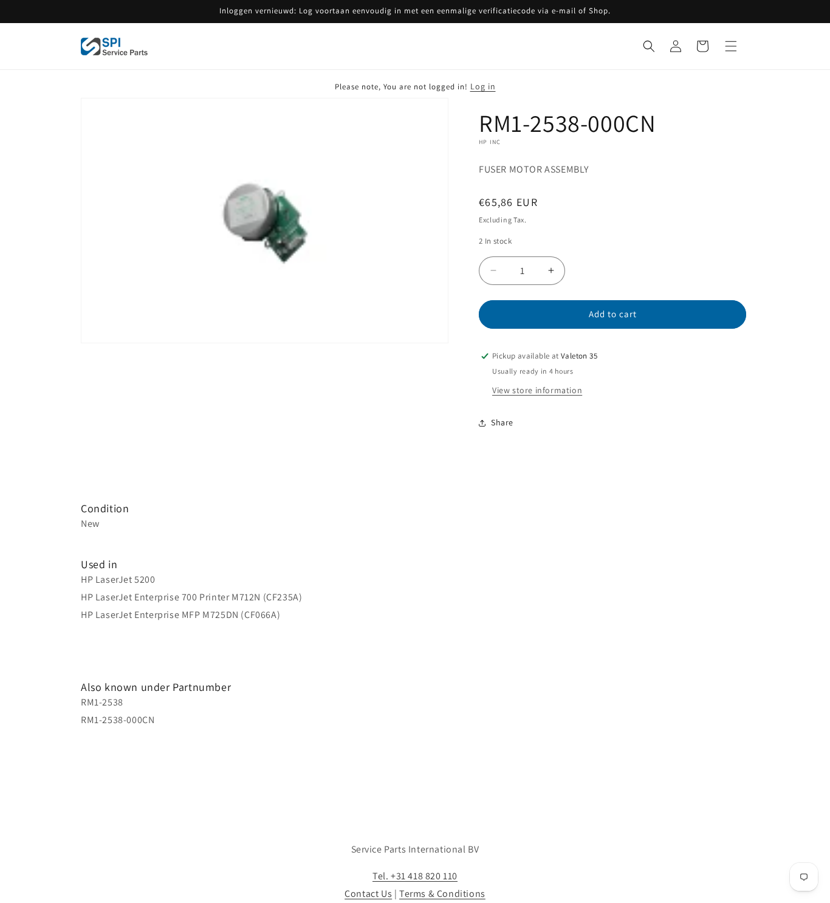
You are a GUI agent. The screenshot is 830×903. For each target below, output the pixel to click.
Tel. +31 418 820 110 (415, 876)
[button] (649, 46)
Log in (483, 86)
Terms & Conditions (442, 893)
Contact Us (368, 893)
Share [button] (502, 422)
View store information (537, 390)
